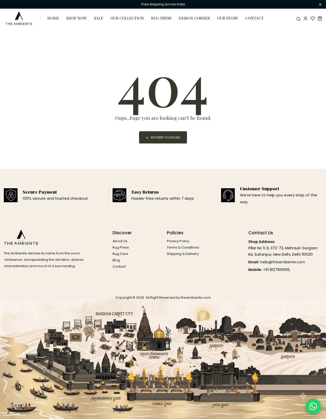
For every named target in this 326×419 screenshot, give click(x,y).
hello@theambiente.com (282, 262)
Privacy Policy (178, 241)
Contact (254, 18)
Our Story (227, 18)
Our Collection (127, 18)
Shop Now (76, 18)
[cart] (320, 18)
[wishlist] (312, 18)
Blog (116, 260)
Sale (98, 18)
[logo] (19, 18)
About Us (120, 241)
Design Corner (194, 18)
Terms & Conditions (183, 247)
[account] (305, 18)
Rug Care (120, 253)
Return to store (165, 137)
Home (53, 18)
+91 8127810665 (276, 269)
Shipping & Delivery (183, 253)
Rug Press (161, 18)
